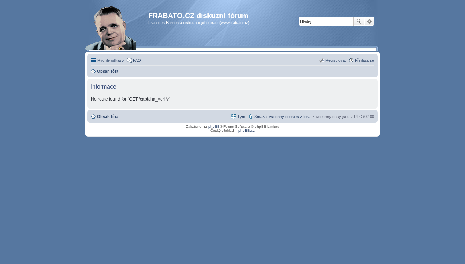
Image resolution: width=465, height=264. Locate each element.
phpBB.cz (246, 131)
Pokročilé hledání (369, 21)
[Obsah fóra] (118, 31)
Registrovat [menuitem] (336, 60)
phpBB (214, 127)
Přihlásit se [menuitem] (364, 60)
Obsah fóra (107, 116)
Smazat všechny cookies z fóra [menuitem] (282, 116)
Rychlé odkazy (110, 60)
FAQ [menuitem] (137, 60)
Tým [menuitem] (241, 116)
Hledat (358, 21)
